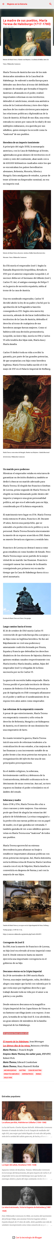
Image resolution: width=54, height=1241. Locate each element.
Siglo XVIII (8, 1077)
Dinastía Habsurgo (11, 1074)
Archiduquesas (10, 1070)
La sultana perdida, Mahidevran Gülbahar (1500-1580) (24, 1122)
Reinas (38, 1074)
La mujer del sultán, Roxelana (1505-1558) (19, 1165)
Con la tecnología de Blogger (28, 1237)
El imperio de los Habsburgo (16, 1041)
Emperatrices (27, 1074)
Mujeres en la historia (17, 4)
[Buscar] (50, 4)
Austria (22, 1070)
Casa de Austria (34, 1070)
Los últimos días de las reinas (16, 1045)
